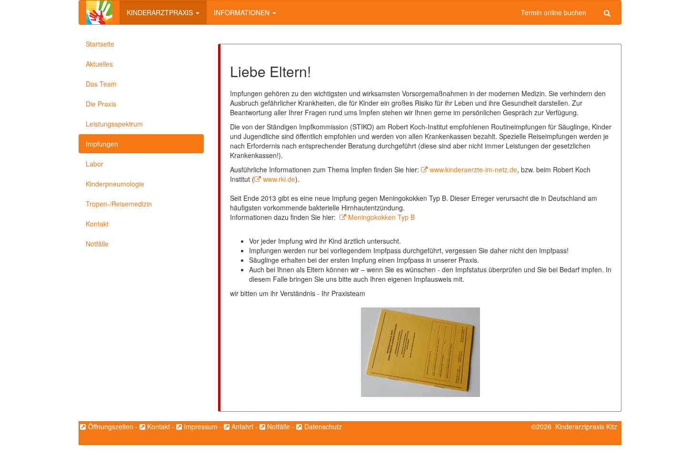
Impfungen (102, 143)
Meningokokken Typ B (381, 217)
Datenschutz (322, 426)
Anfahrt (242, 426)
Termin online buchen (553, 12)
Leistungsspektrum (114, 124)
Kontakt (97, 223)
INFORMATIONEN (242, 12)
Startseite (100, 44)
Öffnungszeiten (110, 426)
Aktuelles (99, 64)
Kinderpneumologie (115, 183)
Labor (94, 163)
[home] (99, 12)
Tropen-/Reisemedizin (119, 203)
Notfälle (97, 243)
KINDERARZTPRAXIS (161, 12)
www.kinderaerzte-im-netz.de (473, 169)
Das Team (101, 84)
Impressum (201, 426)
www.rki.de (279, 179)
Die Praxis (101, 104)
